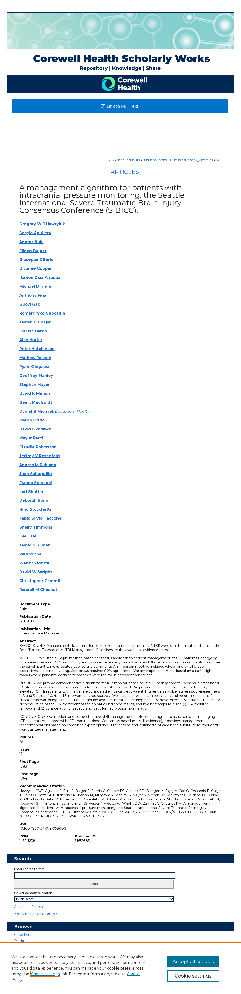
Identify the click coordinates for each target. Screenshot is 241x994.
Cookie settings (45, 974)
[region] (120, 968)
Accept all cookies (193, 961)
